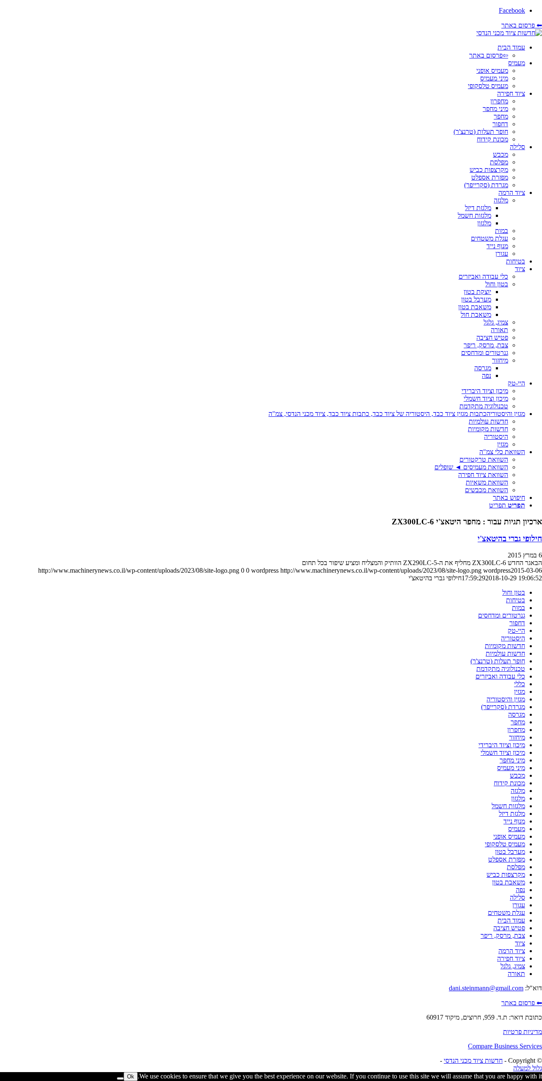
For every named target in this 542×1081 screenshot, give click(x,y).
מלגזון (518, 798)
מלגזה (518, 790)
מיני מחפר (512, 760)
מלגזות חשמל (508, 805)
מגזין (519, 691)
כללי (519, 683)
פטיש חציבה (509, 927)
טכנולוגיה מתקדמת (500, 668)
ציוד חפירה (511, 958)
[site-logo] (509, 32)
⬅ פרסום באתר (521, 25)
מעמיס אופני (509, 836)
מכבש (517, 775)
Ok (130, 1076)
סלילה (517, 897)
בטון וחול (513, 592)
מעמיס (516, 828)
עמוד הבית (511, 920)
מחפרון (516, 729)
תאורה (516, 973)
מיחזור (517, 737)
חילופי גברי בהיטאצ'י (510, 538)
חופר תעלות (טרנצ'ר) (497, 661)
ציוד (520, 943)
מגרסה (516, 714)
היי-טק (516, 630)
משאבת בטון (508, 882)
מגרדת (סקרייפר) (503, 706)
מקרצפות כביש (506, 874)
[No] (120, 1078)
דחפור (517, 622)
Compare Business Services (505, 1046)
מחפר (518, 722)
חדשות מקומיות (505, 645)
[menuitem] (262, 51)
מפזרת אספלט (506, 859)
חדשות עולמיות (505, 653)
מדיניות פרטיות (522, 1031)
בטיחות (515, 600)
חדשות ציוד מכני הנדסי (473, 1060)
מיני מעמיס (511, 767)
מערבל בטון (510, 851)
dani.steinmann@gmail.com (486, 988)
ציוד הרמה (511, 950)
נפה (520, 889)
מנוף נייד (514, 821)
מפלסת (516, 866)
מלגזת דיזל (512, 813)
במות (518, 607)
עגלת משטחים (506, 912)
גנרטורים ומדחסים (501, 615)
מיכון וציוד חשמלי (503, 752)
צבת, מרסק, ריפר (503, 935)
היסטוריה (513, 638)
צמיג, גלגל (513, 966)
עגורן (518, 905)
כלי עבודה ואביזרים (500, 676)
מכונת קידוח (509, 783)
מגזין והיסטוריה (506, 699)
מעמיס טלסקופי (505, 844)
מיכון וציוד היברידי (501, 744)
